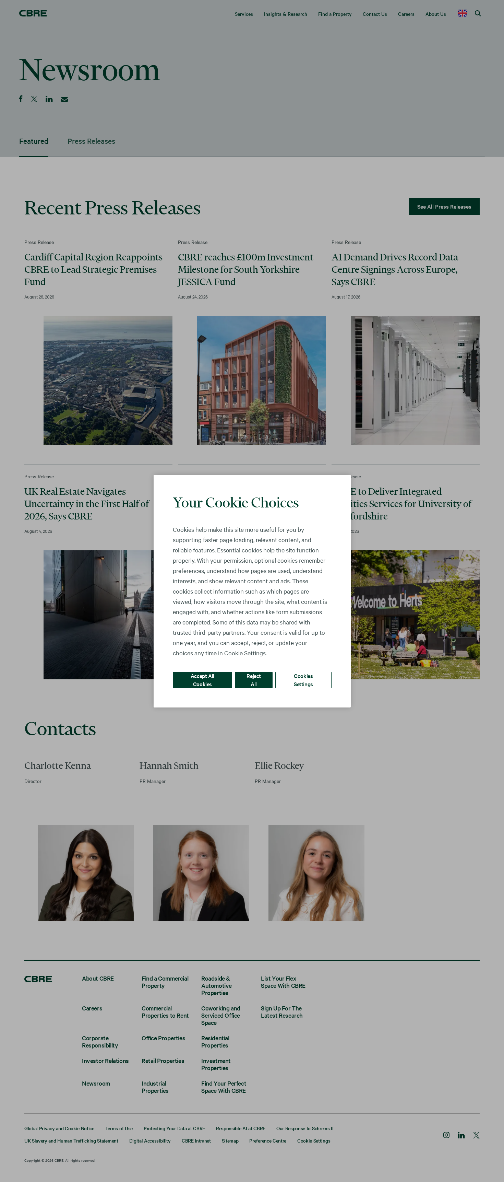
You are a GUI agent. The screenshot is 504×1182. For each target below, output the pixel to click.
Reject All (254, 679)
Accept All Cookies (202, 679)
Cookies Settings (303, 679)
